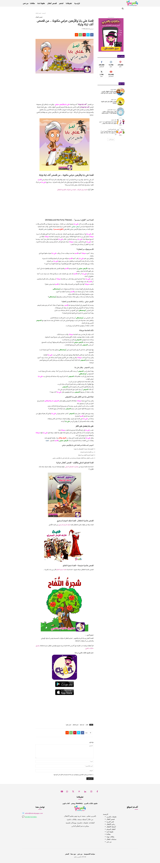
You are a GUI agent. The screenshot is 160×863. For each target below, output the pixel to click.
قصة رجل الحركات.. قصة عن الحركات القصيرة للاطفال (72, 189)
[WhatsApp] (80, 34)
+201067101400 (31, 817)
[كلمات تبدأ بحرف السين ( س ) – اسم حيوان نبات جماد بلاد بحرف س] (120, 132)
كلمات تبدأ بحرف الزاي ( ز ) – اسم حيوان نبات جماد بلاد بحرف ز (108, 122)
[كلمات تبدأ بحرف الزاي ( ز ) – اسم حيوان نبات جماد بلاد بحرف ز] (120, 122)
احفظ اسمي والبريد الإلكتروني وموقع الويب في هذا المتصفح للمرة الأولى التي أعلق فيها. (73, 774)
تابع (111, 61)
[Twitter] (88, 34)
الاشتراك (111, 70)
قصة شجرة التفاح (61, 569)
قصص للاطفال (75, 724)
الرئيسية (44, 13)
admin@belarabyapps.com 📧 (32, 813)
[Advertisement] (65, 89)
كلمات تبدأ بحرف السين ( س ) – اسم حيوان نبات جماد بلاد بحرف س (108, 132)
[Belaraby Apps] (132, 3)
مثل (101, 61)
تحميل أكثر (111, 139)
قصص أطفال (38, 13)
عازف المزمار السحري (64, 525)
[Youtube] (61, 792)
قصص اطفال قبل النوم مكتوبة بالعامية (108, 102)
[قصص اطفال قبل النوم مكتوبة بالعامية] (120, 101)
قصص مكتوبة (68, 724)
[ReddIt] (76, 34)
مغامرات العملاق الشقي (71, 466)
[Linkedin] (85, 792)
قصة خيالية (82, 724)
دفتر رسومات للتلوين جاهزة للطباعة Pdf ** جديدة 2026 (109, 112)
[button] (122, 8)
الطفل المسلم (113, 89)
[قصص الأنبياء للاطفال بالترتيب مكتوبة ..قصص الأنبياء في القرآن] (120, 91)
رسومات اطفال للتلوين (111, 109)
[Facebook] (92, 34)
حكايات (87, 724)
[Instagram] (91, 792)
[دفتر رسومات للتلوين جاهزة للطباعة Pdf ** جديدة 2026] (120, 112)
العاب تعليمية (113, 119)
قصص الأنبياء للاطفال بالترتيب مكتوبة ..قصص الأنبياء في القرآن (108, 92)
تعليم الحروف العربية (112, 129)
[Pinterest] (84, 34)
